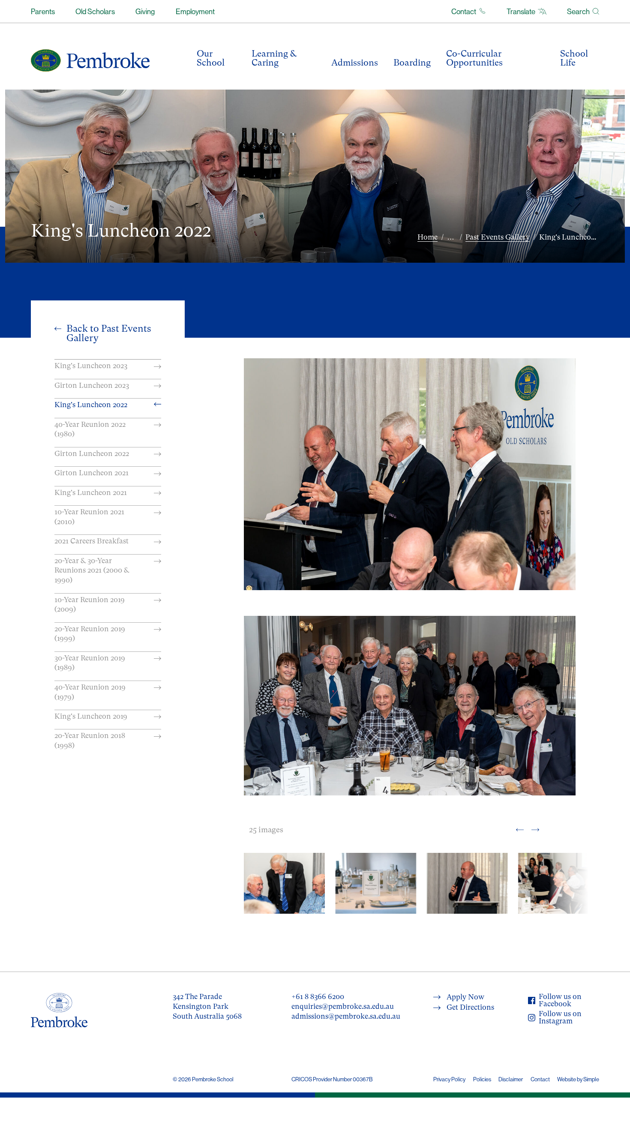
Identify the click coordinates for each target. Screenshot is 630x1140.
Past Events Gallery (497, 237)
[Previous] (520, 829)
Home (427, 237)
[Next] (535, 829)
